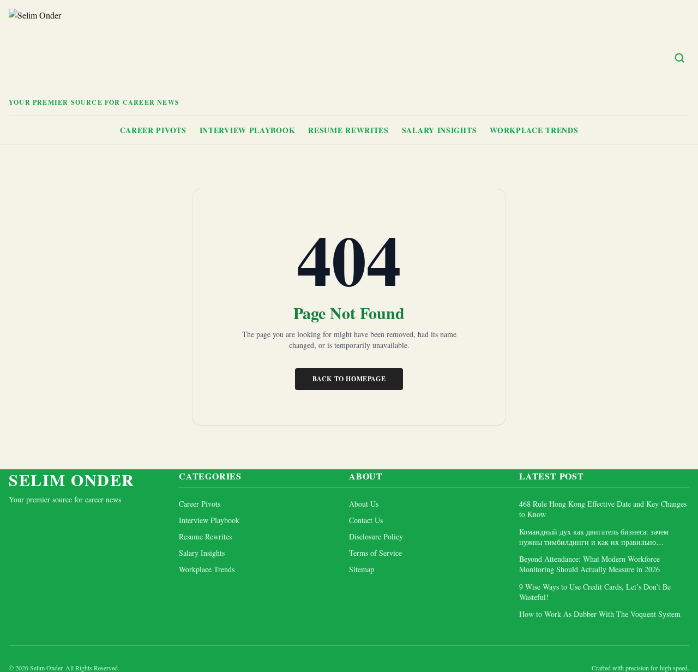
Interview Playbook (248, 130)
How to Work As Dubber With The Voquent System (600, 614)
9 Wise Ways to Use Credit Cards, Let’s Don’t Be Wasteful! (595, 591)
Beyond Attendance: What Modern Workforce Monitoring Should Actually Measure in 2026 (589, 564)
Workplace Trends (534, 130)
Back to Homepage (349, 378)
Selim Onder (72, 479)
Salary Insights (439, 130)
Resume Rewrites (348, 130)
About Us (363, 504)
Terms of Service (375, 553)
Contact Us (366, 520)
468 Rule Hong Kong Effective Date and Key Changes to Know (603, 509)
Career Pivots (153, 130)
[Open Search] (679, 58)
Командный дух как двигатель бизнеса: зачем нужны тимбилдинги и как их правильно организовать (594, 537)
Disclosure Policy (376, 536)
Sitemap (361, 569)
